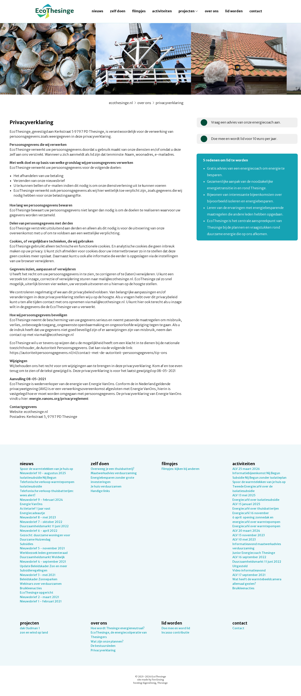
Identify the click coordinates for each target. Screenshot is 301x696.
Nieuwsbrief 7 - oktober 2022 (41, 522)
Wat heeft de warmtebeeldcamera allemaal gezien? (256, 581)
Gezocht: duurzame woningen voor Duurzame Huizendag (45, 537)
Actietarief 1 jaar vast (35, 508)
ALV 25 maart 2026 (246, 469)
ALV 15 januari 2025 (246, 504)
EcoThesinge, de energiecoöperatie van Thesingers (119, 635)
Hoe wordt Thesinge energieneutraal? (118, 628)
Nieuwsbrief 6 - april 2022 (38, 531)
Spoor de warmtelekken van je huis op (46, 469)
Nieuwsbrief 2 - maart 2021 (39, 597)
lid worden (234, 11)
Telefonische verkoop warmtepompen (47, 482)
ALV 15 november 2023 (248, 535)
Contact (238, 628)
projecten (187, 11)
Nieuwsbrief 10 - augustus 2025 (43, 473)
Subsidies (26, 544)
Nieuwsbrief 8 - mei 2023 (38, 517)
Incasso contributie (175, 632)
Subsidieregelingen (33, 570)
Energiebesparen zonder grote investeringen (112, 480)
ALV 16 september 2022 (249, 557)
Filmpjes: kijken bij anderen (180, 469)
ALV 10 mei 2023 (244, 539)
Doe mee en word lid (176, 628)
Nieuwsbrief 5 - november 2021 (42, 548)
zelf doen (117, 11)
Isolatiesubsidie (31, 486)
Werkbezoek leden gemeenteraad (44, 553)
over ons (211, 11)
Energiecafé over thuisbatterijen (255, 508)
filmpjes (139, 11)
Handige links (100, 491)
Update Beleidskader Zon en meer (43, 566)
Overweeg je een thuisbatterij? (112, 469)
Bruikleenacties (31, 588)
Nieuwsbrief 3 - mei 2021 (37, 575)
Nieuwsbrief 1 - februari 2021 (41, 601)
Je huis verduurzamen (106, 486)
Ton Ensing (158, 679)
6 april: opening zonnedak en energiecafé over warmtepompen (256, 520)
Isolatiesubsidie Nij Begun (38, 477)
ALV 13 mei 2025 (244, 495)
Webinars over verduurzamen (41, 584)
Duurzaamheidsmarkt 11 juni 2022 (44, 526)
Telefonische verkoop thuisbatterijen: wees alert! (47, 493)
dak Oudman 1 (30, 628)
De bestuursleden (103, 646)
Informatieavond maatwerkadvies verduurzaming (256, 546)
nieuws (97, 11)
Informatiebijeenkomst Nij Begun (256, 473)
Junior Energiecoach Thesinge (253, 553)
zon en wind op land (34, 632)
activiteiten (162, 11)
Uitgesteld (240, 566)
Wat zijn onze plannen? (107, 641)
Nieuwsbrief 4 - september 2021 (43, 561)
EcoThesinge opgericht (36, 592)
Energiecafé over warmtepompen (256, 526)
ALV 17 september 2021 (249, 575)
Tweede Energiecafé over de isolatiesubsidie (252, 489)
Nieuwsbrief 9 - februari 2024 (41, 500)
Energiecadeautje (32, 513)
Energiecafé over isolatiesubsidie (255, 500)
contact (255, 11)
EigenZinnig (149, 682)
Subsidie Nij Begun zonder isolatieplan (259, 477)
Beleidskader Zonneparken (38, 579)
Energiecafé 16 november (250, 513)
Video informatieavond (249, 570)
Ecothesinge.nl (121, 103)
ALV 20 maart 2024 (246, 531)
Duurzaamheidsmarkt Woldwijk (42, 557)
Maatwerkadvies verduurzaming (114, 473)
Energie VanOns (31, 504)
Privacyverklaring (169, 103)
